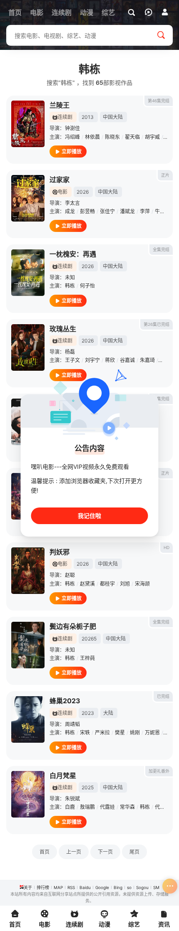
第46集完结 (158, 100)
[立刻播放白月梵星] (28, 794)
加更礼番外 (159, 770)
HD (166, 547)
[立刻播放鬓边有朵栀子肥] (28, 645)
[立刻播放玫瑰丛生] (28, 347)
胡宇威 (152, 137)
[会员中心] (165, 12)
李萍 (145, 211)
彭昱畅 (87, 211)
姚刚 (135, 732)
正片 (165, 174)
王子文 (72, 360)
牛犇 (160, 211)
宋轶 (85, 732)
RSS (71, 887)
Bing (118, 887)
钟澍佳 (72, 128)
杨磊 (70, 352)
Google (102, 887)
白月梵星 (63, 775)
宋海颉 (142, 584)
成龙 (70, 211)
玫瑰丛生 (63, 329)
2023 (88, 713)
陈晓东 (112, 137)
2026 (83, 192)
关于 (28, 887)
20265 (89, 638)
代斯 (160, 807)
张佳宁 (107, 211)
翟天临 (132, 137)
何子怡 (87, 286)
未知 (70, 277)
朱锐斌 (72, 799)
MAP (58, 887)
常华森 (127, 807)
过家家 (60, 179)
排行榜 (43, 887)
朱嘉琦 (147, 360)
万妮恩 (152, 732)
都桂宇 (107, 584)
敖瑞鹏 (87, 807)
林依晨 (92, 137)
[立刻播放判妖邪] (28, 570)
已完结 (163, 696)
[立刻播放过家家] (28, 198)
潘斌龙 (127, 211)
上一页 (73, 852)
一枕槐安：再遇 (73, 254)
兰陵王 (60, 105)
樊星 (120, 732)
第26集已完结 (156, 324)
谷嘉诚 (127, 360)
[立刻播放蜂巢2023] (28, 719)
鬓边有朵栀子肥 (73, 626)
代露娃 (107, 807)
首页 (45, 852)
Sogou (142, 887)
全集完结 (161, 249)
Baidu (85, 887)
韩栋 (70, 286)
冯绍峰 (72, 137)
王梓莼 (87, 658)
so (129, 887)
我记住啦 (89, 515)
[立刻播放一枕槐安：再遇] (28, 272)
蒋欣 (110, 360)
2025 (88, 787)
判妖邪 (60, 552)
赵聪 (70, 575)
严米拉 (102, 732)
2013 (88, 117)
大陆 (108, 713)
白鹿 (70, 807)
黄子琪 (167, 360)
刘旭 (125, 584)
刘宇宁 (92, 360)
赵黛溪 (87, 584)
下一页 (105, 852)
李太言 (72, 203)
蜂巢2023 (65, 701)
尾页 (134, 852)
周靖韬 (72, 724)
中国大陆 (113, 117)
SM (156, 887)
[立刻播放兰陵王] (28, 124)
